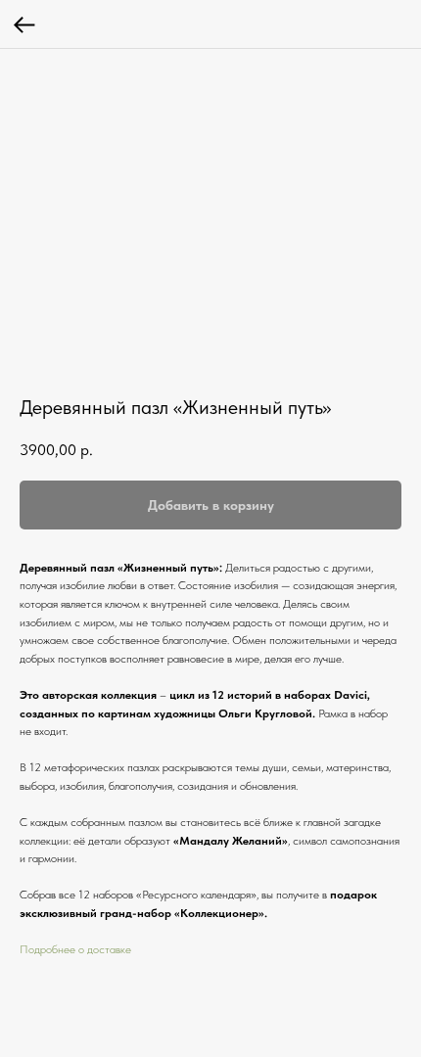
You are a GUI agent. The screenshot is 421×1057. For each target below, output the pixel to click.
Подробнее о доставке (75, 949)
